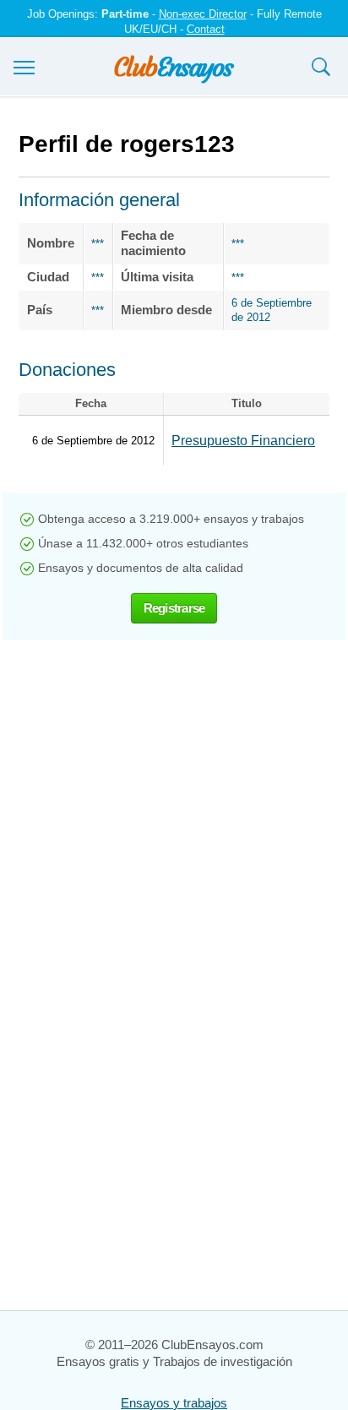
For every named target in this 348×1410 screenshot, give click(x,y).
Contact (206, 29)
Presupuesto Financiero (243, 440)
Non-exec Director (203, 14)
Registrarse (174, 608)
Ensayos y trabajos (174, 1403)
